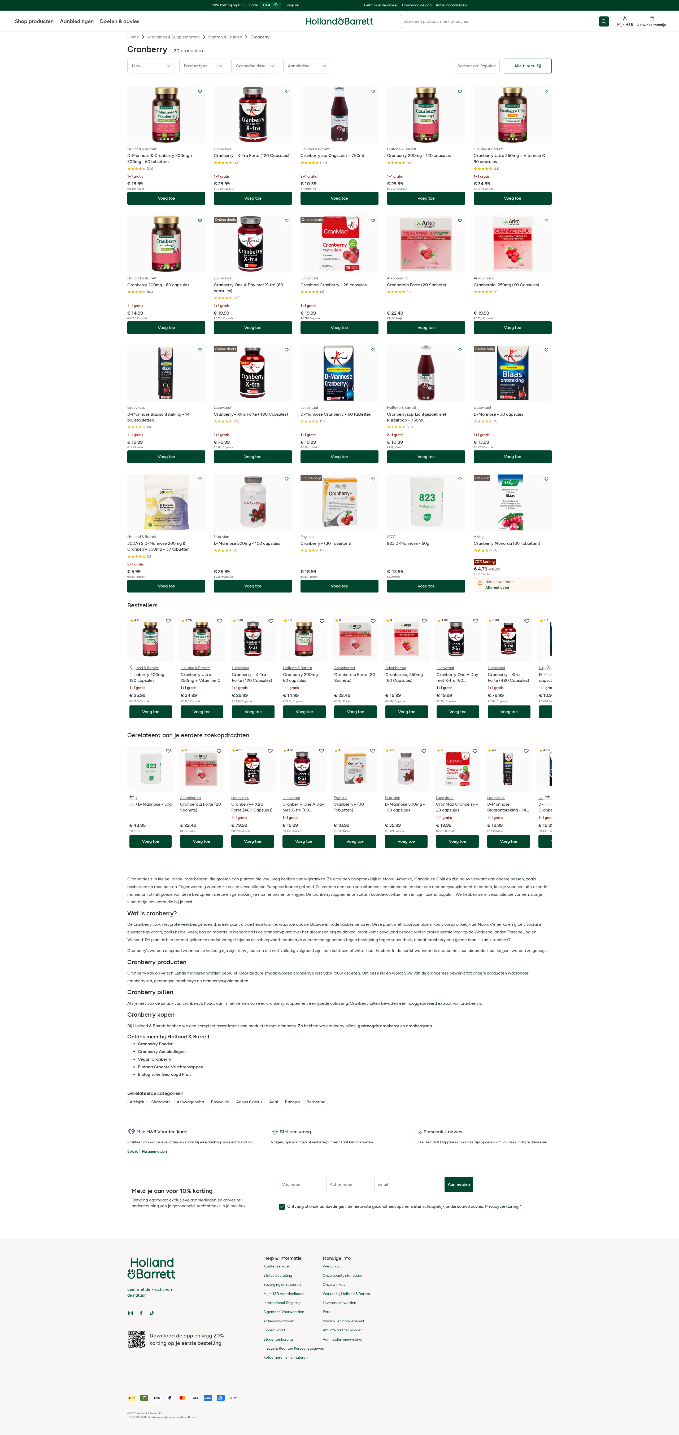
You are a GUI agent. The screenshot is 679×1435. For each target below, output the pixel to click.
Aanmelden (459, 1184)
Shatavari (160, 1101)
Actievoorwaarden (451, 5)
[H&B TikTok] (152, 1313)
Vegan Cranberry (154, 1059)
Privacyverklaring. (502, 1206)
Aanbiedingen (77, 21)
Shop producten (34, 21)
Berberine (316, 1101)
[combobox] (499, 21)
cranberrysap (419, 1025)
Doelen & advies (119, 21)
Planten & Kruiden (225, 37)
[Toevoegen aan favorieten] (200, 91)
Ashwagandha (190, 1101)
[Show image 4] (172, 139)
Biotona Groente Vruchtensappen (170, 1066)
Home (133, 37)
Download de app (417, 5)
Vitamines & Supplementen (173, 37)
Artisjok (137, 1101)
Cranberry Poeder (155, 1043)
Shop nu (292, 5)
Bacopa (292, 1101)
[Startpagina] (339, 21)
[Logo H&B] (339, 23)
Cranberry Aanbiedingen (162, 1051)
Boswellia (220, 1101)
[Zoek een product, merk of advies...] (605, 21)
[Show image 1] (161, 139)
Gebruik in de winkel (381, 5)
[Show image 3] (168, 139)
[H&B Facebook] (141, 1313)
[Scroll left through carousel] (131, 667)
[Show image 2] (164, 139)
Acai (273, 1101)
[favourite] (168, 621)
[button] (151, 66)
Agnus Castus (249, 1101)
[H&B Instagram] (130, 1313)
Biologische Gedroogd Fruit (164, 1074)
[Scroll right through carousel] (547, 667)
